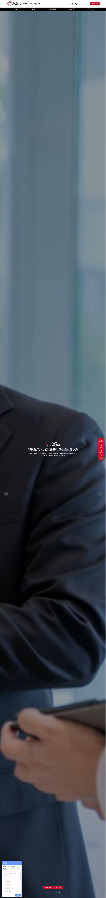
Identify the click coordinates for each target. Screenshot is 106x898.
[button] (6, 494)
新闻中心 (71, 9)
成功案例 (53, 9)
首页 (15, 9)
